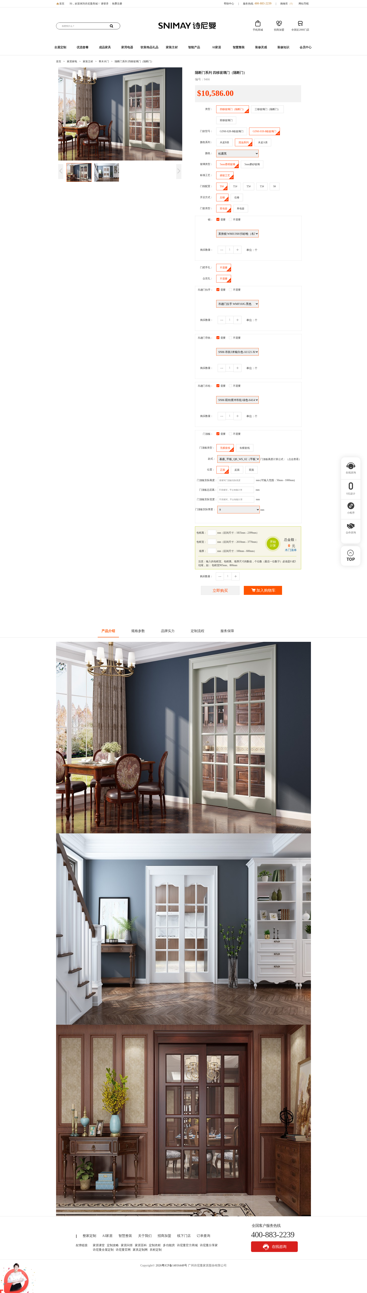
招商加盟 (164, 1236)
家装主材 (172, 47)
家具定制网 (140, 1249)
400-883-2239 (262, 3)
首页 (61, 3)
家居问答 (127, 1245)
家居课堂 (99, 1245)
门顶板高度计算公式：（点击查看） (280, 459)
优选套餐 (83, 47)
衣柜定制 (156, 1249)
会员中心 (306, 47)
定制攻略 (113, 1245)
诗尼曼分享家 (209, 1245)
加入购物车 (265, 590)
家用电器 (127, 47)
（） (291, 3)
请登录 (105, 3)
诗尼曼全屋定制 (103, 1249)
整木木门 (104, 61)
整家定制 (89, 1236)
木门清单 (291, 550)
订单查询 (203, 1236)
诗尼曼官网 (123, 1249)
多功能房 (169, 1245)
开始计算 (273, 543)
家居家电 (72, 61)
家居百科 (141, 1245)
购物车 (287, 3)
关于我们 (145, 1236)
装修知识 (283, 47)
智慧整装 (239, 47)
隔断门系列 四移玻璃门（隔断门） (134, 61)
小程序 (351, 512)
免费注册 (117, 3)
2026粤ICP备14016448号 (171, 1265)
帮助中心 (229, 3)
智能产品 (194, 47)
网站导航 (304, 3)
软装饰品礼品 (149, 47)
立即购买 (220, 590)
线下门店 (184, 1236)
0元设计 (350, 493)
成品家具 (105, 47)
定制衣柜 (155, 1245)
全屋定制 (60, 47)
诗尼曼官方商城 (187, 1245)
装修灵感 (261, 47)
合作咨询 (351, 532)
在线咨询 (278, 1247)
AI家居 (216, 47)
